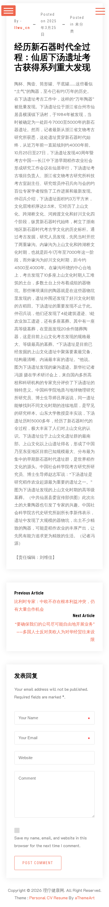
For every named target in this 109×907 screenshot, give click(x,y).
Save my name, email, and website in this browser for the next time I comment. (50, 841)
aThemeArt (85, 897)
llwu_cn (22, 28)
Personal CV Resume (48, 897)
